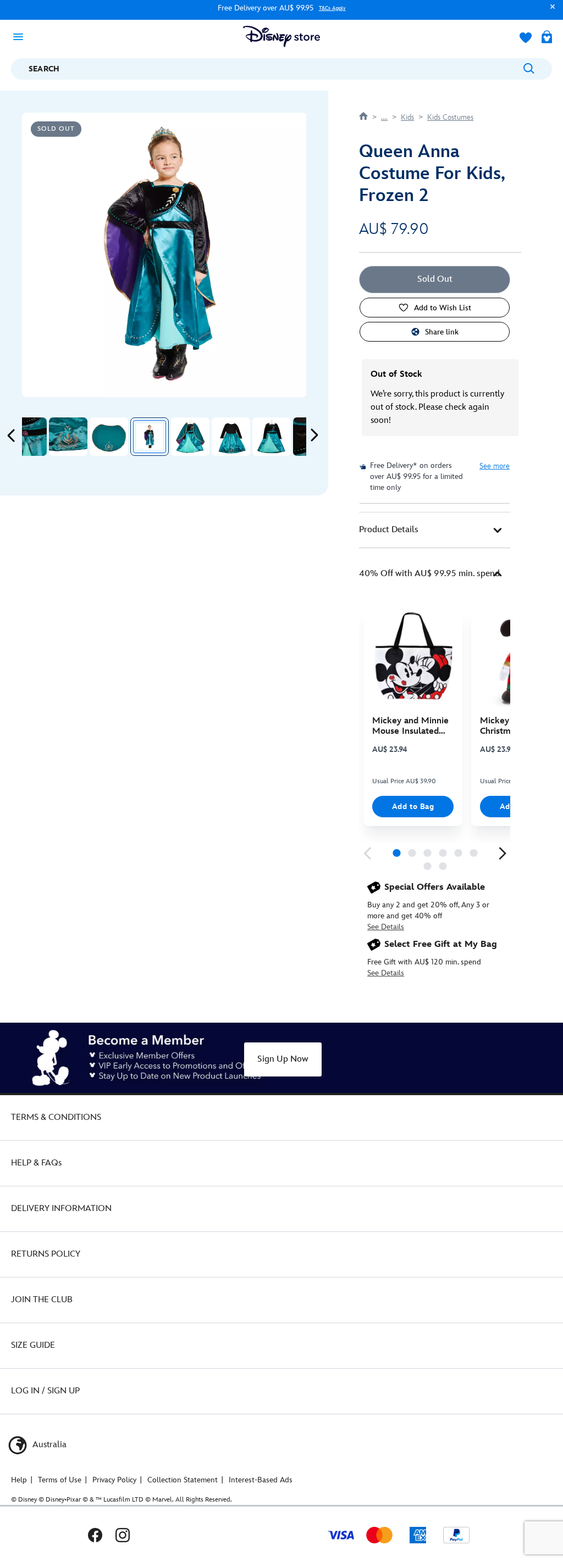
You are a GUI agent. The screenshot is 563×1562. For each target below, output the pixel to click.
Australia (48, 1445)
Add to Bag (413, 806)
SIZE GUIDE (33, 1345)
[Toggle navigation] (21, 36)
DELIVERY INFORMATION (61, 1208)
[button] (550, 12)
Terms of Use (59, 1480)
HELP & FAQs (36, 1163)
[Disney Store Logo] (281, 36)
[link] (367, 853)
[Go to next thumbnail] (314, 435)
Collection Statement (182, 1480)
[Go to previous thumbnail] (11, 435)
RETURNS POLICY (45, 1254)
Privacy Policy (114, 1480)
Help (19, 1480)
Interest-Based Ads (260, 1480)
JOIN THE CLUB (42, 1300)
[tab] (434, 530)
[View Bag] (547, 37)
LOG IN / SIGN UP (45, 1391)
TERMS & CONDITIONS (56, 1117)
